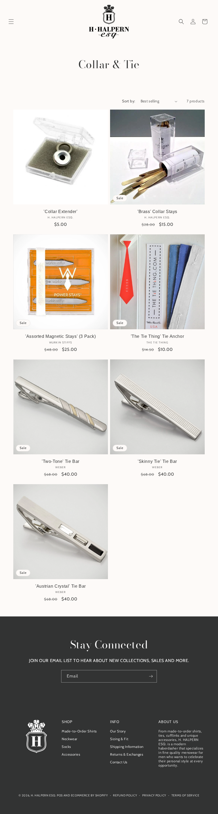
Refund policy (125, 795)
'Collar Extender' (60, 211)
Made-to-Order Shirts (79, 731)
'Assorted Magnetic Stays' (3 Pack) (60, 336)
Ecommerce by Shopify (89, 795)
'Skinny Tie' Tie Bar (157, 461)
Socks (66, 746)
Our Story (118, 731)
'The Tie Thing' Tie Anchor (157, 336)
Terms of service (185, 795)
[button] (11, 21)
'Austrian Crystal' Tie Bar (60, 586)
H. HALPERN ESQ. (43, 795)
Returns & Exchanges (126, 754)
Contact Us (118, 762)
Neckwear (69, 739)
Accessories (71, 754)
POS (60, 795)
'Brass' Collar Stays (157, 211)
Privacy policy (154, 795)
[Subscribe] (151, 676)
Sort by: (128, 101)
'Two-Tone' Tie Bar (60, 461)
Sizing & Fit (119, 739)
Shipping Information (127, 746)
